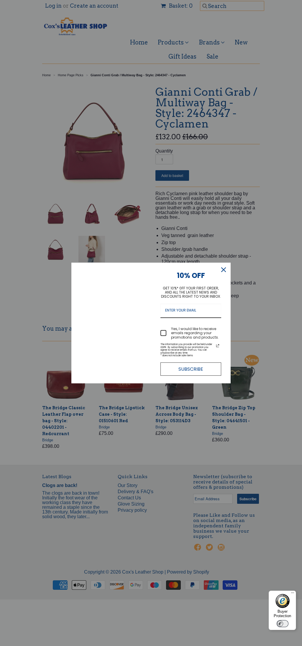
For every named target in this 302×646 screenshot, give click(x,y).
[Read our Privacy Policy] (217, 345)
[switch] (282, 623)
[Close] (223, 270)
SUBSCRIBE (190, 369)
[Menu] (292, 594)
